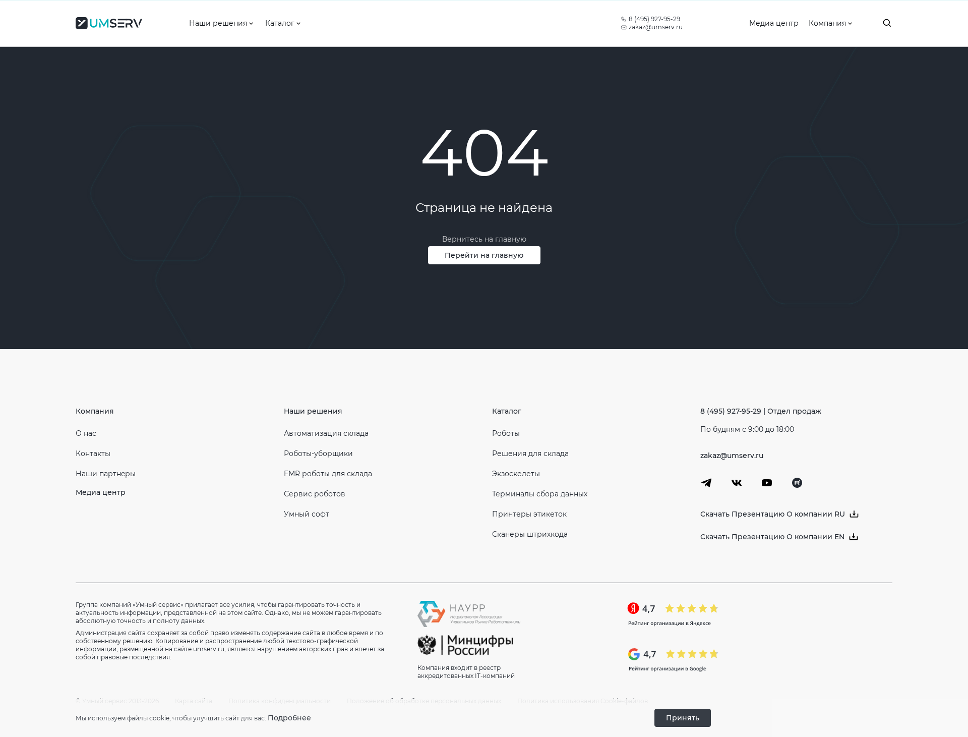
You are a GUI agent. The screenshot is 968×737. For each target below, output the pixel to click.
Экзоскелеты (516, 473)
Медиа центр (101, 492)
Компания (95, 411)
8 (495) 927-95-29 (654, 19)
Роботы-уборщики (318, 453)
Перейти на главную (484, 255)
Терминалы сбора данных (539, 493)
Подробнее (289, 717)
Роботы (506, 433)
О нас (86, 433)
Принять (682, 717)
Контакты (93, 453)
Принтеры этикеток (529, 514)
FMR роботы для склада (328, 473)
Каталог (506, 411)
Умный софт (306, 514)
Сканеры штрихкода (530, 534)
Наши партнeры (106, 473)
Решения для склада (530, 453)
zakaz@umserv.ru (656, 27)
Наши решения (313, 411)
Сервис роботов (314, 493)
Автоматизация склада (326, 433)
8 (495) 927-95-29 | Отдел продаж (760, 411)
